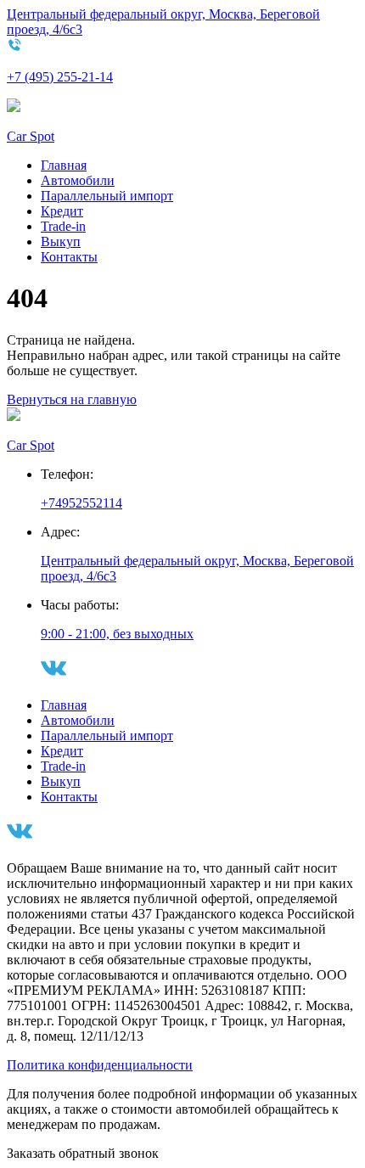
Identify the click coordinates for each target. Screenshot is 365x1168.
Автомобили (78, 180)
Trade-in (63, 226)
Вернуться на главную (72, 399)
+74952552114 (81, 503)
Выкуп (61, 241)
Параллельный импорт (107, 195)
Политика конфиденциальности (100, 1065)
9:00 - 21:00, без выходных (117, 633)
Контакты (69, 257)
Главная (64, 165)
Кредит (62, 211)
